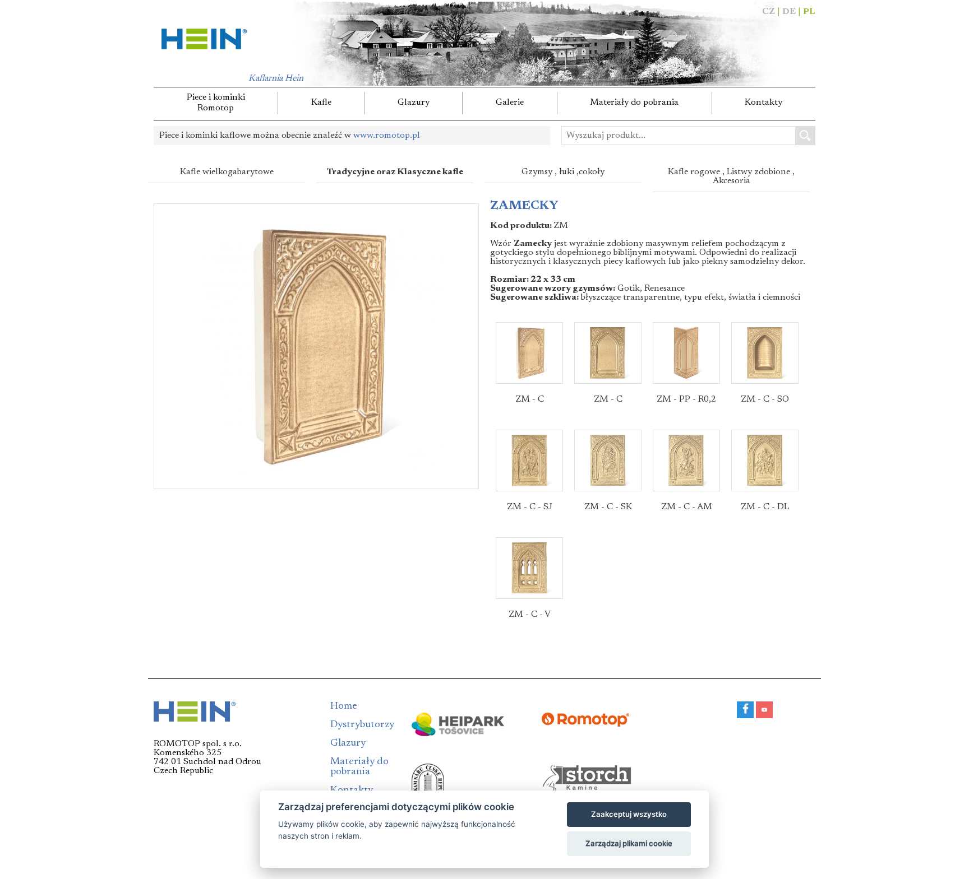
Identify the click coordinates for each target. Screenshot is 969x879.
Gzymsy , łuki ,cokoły (563, 172)
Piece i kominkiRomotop (216, 103)
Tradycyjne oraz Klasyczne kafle (395, 172)
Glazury (414, 102)
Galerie (510, 102)
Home (343, 706)
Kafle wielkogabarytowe (227, 172)
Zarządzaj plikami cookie (628, 843)
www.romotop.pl (386, 135)
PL (809, 11)
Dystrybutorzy (362, 725)
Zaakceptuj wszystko (629, 814)
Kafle (321, 102)
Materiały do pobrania (634, 102)
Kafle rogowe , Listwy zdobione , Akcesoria (731, 176)
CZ (768, 11)
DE (789, 11)
